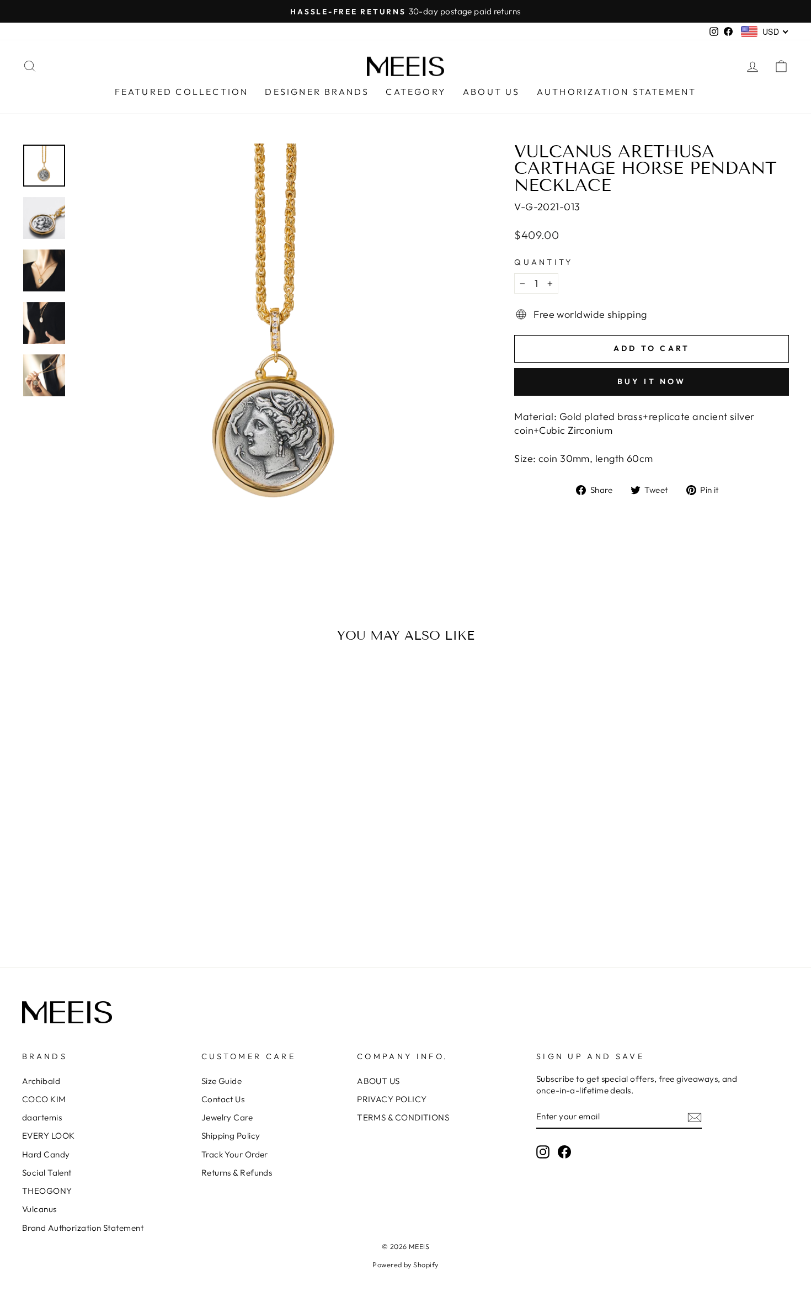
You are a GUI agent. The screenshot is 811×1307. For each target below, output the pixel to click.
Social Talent (47, 1172)
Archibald (41, 1081)
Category (416, 91)
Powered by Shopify (405, 1264)
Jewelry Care (227, 1117)
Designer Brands (317, 91)
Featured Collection (182, 91)
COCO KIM (44, 1099)
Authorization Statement (617, 91)
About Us (491, 91)
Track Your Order (234, 1154)
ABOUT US (378, 1081)
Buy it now (651, 381)
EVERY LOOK (48, 1135)
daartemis (42, 1117)
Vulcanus (39, 1209)
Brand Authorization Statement (82, 1228)
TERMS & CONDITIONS (403, 1117)
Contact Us (223, 1099)
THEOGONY (47, 1191)
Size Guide (221, 1081)
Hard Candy (46, 1154)
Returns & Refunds (237, 1172)
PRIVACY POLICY (391, 1099)
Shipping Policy (230, 1135)
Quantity (543, 262)
